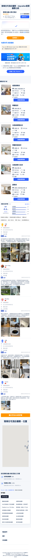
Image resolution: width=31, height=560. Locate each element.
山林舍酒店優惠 (19, 513)
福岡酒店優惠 (5, 516)
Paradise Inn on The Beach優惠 (9, 507)
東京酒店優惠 (19, 522)
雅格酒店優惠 (19, 519)
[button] (24, 16)
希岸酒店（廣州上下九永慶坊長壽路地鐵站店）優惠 (23, 507)
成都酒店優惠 (19, 501)
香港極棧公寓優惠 (6, 510)
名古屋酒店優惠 (19, 516)
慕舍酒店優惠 (5, 519)
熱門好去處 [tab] (4, 496)
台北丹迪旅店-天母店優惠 (8, 504)
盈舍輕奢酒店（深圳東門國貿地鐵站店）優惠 (23, 504)
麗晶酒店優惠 (5, 501)
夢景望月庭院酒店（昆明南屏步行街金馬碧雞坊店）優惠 (23, 510)
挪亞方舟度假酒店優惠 (7, 522)
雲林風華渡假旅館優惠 (7, 513)
